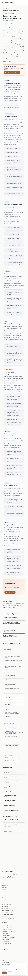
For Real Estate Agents (6, 943)
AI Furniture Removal (6, 935)
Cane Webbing (8, 704)
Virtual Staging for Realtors (7, 925)
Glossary (3, 891)
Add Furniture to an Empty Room (8, 937)
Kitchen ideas (15, 745)
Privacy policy (16, 973)
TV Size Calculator (5, 916)
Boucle (6, 701)
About (3, 952)
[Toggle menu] (25, 2)
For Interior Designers (6, 945)
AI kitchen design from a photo (11, 757)
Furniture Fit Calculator (6, 904)
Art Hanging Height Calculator (8, 914)
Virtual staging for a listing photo (11, 760)
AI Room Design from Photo (7, 931)
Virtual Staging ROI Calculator (8, 927)
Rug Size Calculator (6, 908)
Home (4, 8)
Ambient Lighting (8, 697)
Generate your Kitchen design (12, 72)
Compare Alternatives (6, 893)
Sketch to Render (5, 939)
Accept (4, 973)
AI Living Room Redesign (6, 929)
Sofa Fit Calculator (5, 906)
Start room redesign (10, 592)
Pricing (3, 883)
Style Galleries (5, 885)
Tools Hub (4, 900)
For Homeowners (5, 941)
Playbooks (8, 8)
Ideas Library (4, 887)
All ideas (13, 747)
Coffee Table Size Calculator (7, 912)
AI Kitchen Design (5, 933)
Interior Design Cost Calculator (8, 918)
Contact (3, 954)
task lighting (16, 104)
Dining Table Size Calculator (7, 910)
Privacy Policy (4, 960)
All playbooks (7, 747)
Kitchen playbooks (8, 745)
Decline (10, 973)
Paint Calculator (5, 902)
